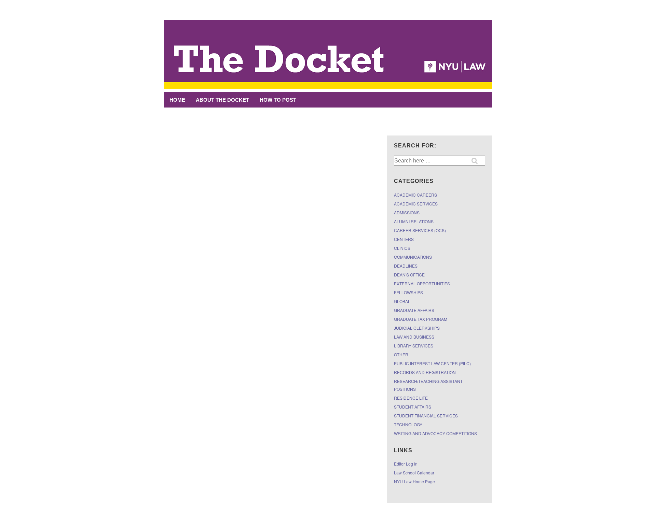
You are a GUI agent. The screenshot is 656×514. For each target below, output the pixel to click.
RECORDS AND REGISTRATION (425, 372)
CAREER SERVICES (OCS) (420, 230)
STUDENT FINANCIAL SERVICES (426, 415)
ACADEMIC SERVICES (416, 203)
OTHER (401, 354)
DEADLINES (406, 266)
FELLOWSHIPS (408, 292)
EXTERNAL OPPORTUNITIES (422, 283)
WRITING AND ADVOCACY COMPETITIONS (435, 433)
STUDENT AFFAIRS (412, 407)
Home (177, 100)
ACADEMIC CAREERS (415, 195)
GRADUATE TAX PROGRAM (420, 319)
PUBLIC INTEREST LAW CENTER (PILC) (432, 363)
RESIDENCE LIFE (411, 398)
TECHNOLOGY (408, 424)
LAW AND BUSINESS (414, 337)
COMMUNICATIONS (413, 257)
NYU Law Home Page (414, 481)
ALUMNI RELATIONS (414, 221)
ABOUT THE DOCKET (222, 100)
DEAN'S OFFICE (409, 274)
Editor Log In (406, 464)
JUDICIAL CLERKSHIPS (417, 328)
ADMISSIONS (407, 212)
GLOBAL (402, 301)
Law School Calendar (414, 472)
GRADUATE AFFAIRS (414, 310)
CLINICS (402, 248)
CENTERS (404, 239)
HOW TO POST (278, 100)
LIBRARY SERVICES (413, 345)
